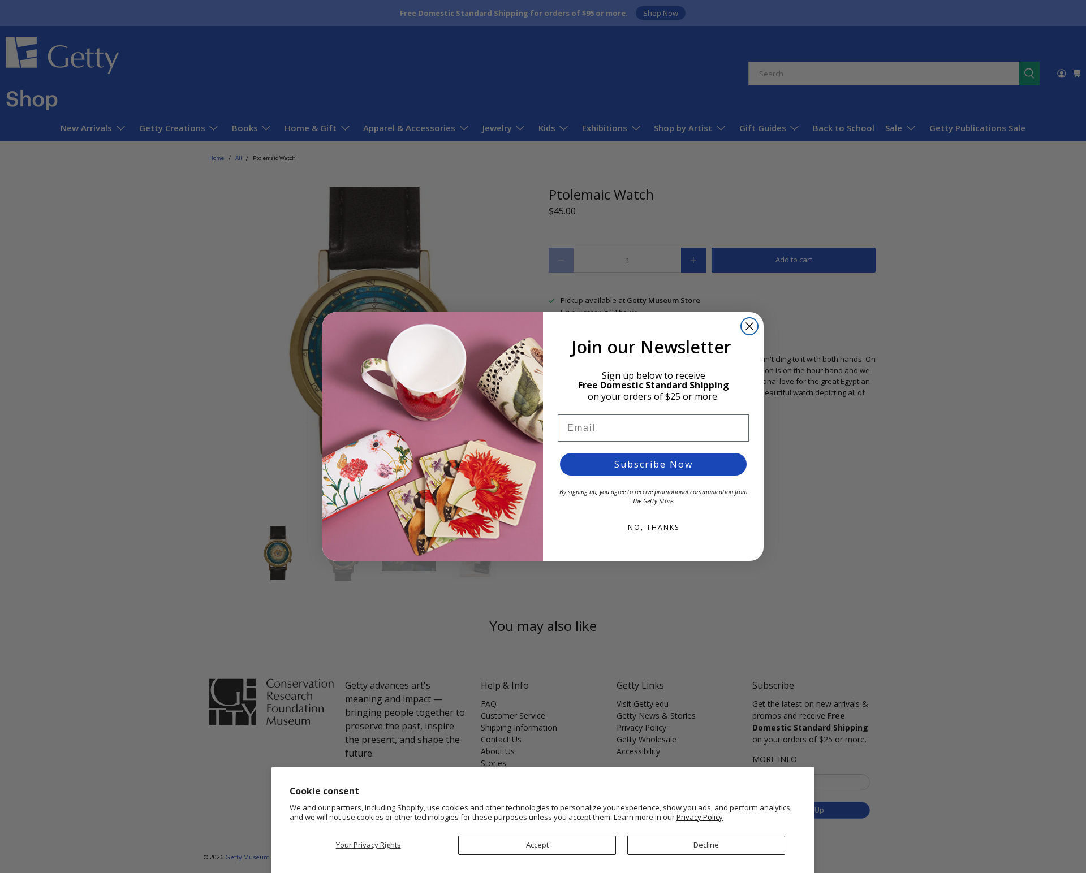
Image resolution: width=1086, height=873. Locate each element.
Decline (706, 845)
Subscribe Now (653, 464)
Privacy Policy (699, 817)
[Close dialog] (749, 326)
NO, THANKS (653, 527)
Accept (537, 845)
